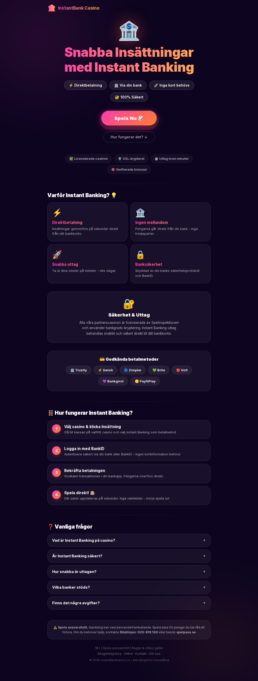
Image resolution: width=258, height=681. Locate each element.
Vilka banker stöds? (129, 587)
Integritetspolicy (110, 654)
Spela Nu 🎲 (129, 118)
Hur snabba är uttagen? (129, 571)
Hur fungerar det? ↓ (129, 137)
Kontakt (141, 654)
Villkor (128, 654)
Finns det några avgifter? (129, 603)
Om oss (154, 654)
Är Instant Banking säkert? (129, 556)
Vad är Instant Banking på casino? (129, 540)
